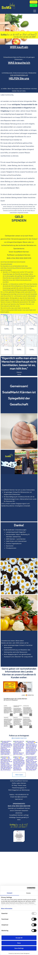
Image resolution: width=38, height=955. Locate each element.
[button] (34, 472)
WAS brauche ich (19, 62)
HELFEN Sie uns (19, 78)
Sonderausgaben (10, 276)
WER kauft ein (19, 47)
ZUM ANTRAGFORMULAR (19, 75)
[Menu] (35, 11)
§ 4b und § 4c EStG (21, 288)
